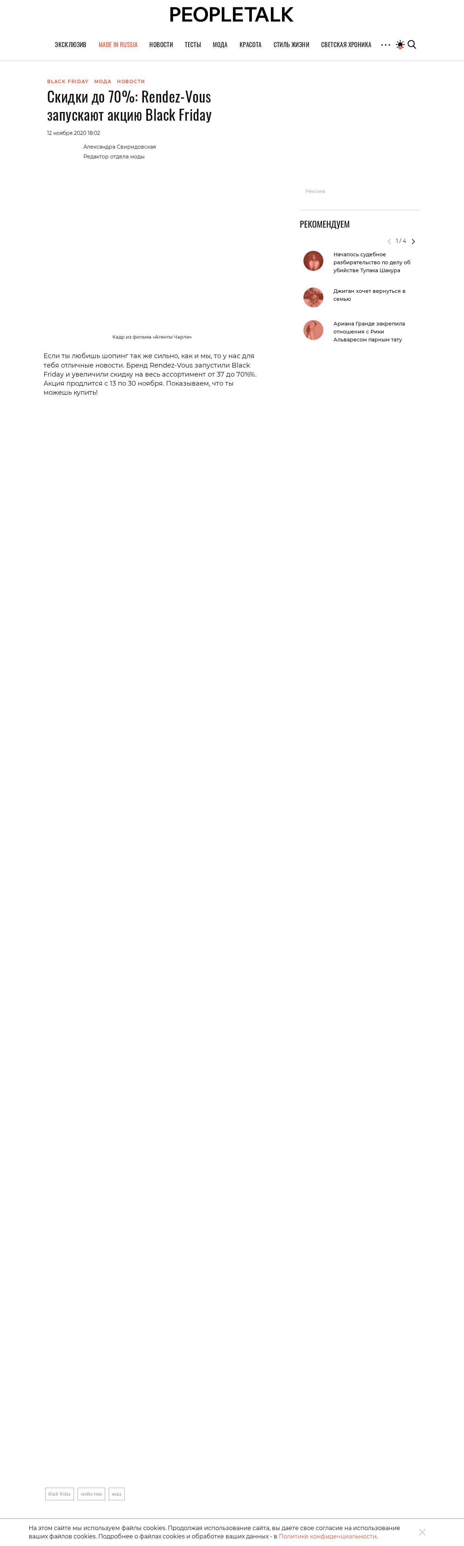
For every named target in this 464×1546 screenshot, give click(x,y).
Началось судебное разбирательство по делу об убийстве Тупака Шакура (372, 262)
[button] (413, 241)
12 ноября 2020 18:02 (73, 133)
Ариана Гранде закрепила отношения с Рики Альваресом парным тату (369, 331)
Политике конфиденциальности (328, 1536)
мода (116, 1494)
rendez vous (91, 1494)
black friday (60, 1494)
